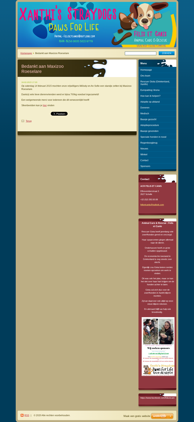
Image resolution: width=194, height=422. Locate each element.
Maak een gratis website (137, 416)
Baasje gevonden (149, 131)
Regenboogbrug (148, 142)
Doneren (144, 107)
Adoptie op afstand (150, 101)
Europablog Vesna (150, 90)
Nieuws (144, 148)
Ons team (145, 75)
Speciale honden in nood (153, 137)
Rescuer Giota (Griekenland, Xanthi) (155, 83)
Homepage (26, 53)
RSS (26, 415)
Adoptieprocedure (149, 125)
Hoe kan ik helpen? (150, 96)
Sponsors (145, 166)
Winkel (143, 154)
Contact (144, 160)
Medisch (144, 113)
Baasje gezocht (148, 119)
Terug (29, 121)
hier (45, 105)
